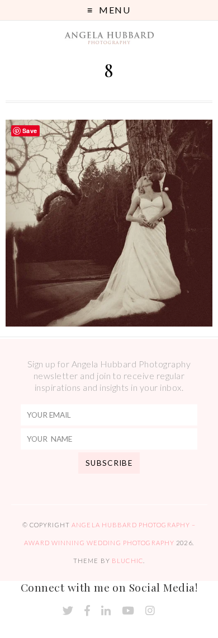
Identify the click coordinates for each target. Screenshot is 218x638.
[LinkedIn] (106, 610)
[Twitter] (68, 610)
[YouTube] (128, 610)
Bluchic (127, 560)
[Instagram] (150, 610)
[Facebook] (87, 610)
